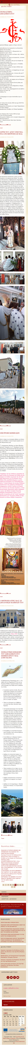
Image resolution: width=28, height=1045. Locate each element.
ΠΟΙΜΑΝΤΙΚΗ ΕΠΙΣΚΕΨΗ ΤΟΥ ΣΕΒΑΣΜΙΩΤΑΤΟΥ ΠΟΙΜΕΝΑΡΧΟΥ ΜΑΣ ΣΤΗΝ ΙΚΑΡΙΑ (11, 655)
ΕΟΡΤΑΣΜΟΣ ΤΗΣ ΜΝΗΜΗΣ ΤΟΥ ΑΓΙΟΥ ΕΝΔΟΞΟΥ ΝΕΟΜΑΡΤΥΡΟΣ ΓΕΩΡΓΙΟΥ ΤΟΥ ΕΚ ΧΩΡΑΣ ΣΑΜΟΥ (11, 878)
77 (8, 885)
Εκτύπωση (5, 835)
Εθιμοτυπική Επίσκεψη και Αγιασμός (10, 862)
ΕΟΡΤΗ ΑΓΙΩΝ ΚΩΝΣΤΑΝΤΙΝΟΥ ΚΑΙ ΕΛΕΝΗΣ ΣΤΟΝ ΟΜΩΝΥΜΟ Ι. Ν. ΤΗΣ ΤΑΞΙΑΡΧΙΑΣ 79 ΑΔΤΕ (11, 867)
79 (13, 885)
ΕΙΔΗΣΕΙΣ (4, 892)
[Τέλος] (14, 887)
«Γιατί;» (3, 881)
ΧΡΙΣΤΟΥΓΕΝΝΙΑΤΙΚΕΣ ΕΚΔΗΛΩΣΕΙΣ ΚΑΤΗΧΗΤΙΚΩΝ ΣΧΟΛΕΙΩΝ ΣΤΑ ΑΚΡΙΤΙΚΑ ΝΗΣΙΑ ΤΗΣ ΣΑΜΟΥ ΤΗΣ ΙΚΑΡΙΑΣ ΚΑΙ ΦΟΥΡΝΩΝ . (13, 930)
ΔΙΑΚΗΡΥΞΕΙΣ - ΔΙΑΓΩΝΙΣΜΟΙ (9, 899)
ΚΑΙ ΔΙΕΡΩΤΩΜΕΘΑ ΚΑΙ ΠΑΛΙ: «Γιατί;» (10, 861)
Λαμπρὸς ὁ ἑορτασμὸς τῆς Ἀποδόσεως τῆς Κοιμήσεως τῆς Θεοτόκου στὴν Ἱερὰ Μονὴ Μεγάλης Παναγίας (12, 951)
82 (20, 885)
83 (22, 885)
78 (10, 885)
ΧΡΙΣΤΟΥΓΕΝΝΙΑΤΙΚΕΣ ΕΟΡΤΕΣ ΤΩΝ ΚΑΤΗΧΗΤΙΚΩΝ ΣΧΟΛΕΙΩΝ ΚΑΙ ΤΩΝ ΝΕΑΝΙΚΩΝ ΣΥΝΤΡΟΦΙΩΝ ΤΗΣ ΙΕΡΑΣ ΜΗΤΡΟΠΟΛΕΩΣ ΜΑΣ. (13, 940)
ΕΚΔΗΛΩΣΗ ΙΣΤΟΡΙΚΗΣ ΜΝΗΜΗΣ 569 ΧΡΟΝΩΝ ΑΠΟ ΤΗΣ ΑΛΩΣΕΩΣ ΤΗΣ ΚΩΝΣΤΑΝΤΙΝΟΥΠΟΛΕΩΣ (10, 852)
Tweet (2, 838)
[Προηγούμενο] (6, 885)
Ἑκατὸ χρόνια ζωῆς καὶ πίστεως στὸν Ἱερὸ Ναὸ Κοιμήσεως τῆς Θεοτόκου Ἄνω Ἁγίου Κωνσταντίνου (12, 965)
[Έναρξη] (3, 885)
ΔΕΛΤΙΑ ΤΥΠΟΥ (5, 894)
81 (18, 885)
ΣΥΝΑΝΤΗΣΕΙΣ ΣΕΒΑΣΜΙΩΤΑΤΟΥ (9, 864)
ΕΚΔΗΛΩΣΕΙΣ (5, 896)
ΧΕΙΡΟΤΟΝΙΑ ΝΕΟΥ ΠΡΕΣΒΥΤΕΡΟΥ (10, 922)
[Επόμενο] (12, 887)
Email (9, 124)
